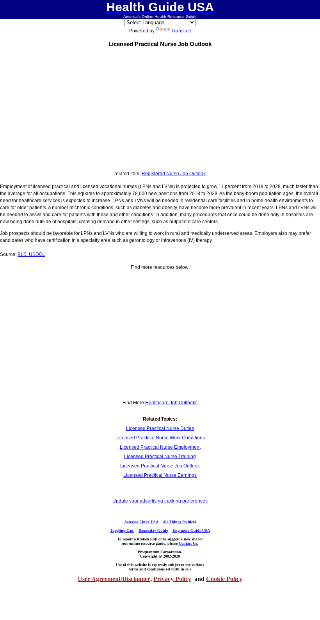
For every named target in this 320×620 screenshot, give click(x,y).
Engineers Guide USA (191, 530)
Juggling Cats (122, 530)
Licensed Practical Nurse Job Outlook (160, 466)
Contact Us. (188, 543)
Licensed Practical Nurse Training (160, 456)
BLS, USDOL (31, 254)
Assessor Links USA (141, 522)
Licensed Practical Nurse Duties (160, 428)
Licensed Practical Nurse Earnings (160, 475)
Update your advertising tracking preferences (160, 501)
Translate (181, 31)
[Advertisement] (160, 107)
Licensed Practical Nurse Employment (160, 447)
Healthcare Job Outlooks (171, 402)
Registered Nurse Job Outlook (174, 173)
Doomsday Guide (153, 530)
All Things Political (179, 522)
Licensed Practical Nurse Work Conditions (160, 438)
